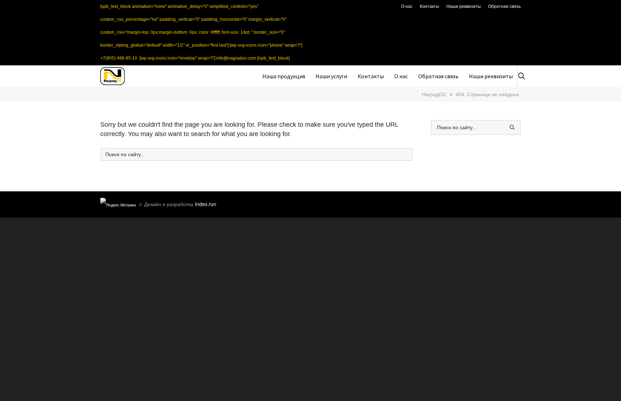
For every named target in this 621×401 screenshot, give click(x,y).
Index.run (205, 204)
